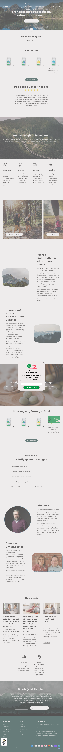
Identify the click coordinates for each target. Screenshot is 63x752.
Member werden (32, 387)
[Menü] (6, 739)
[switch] (4, 744)
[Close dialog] (44, 363)
